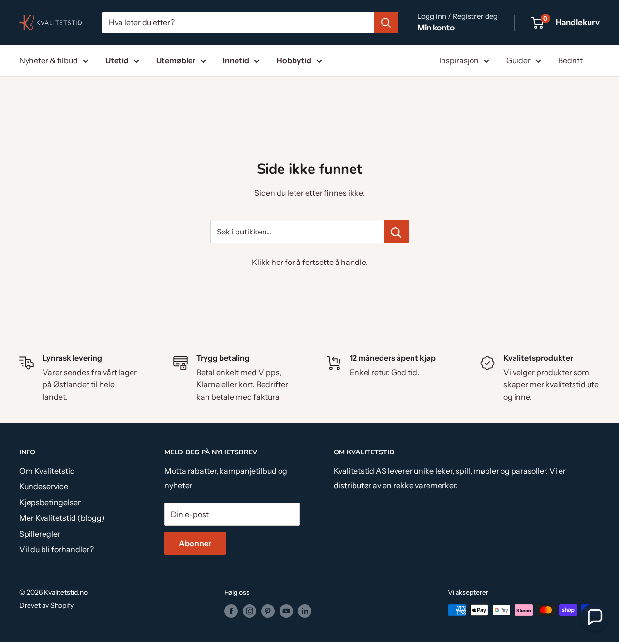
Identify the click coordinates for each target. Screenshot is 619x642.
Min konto (436, 27)
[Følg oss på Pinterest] (268, 611)
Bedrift (570, 60)
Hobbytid (294, 60)
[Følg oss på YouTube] (286, 611)
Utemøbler (175, 60)
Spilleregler (39, 534)
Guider (518, 60)
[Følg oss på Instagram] (249, 611)
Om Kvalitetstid (47, 471)
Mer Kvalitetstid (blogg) (62, 518)
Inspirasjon (459, 60)
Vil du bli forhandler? (56, 549)
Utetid (117, 60)
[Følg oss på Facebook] (231, 611)
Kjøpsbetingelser (50, 502)
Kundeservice (43, 486)
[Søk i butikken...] (396, 231)
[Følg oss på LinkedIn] (304, 611)
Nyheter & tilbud (48, 60)
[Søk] (386, 22)
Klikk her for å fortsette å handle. (310, 262)
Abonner (195, 543)
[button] (594, 617)
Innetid (236, 60)
